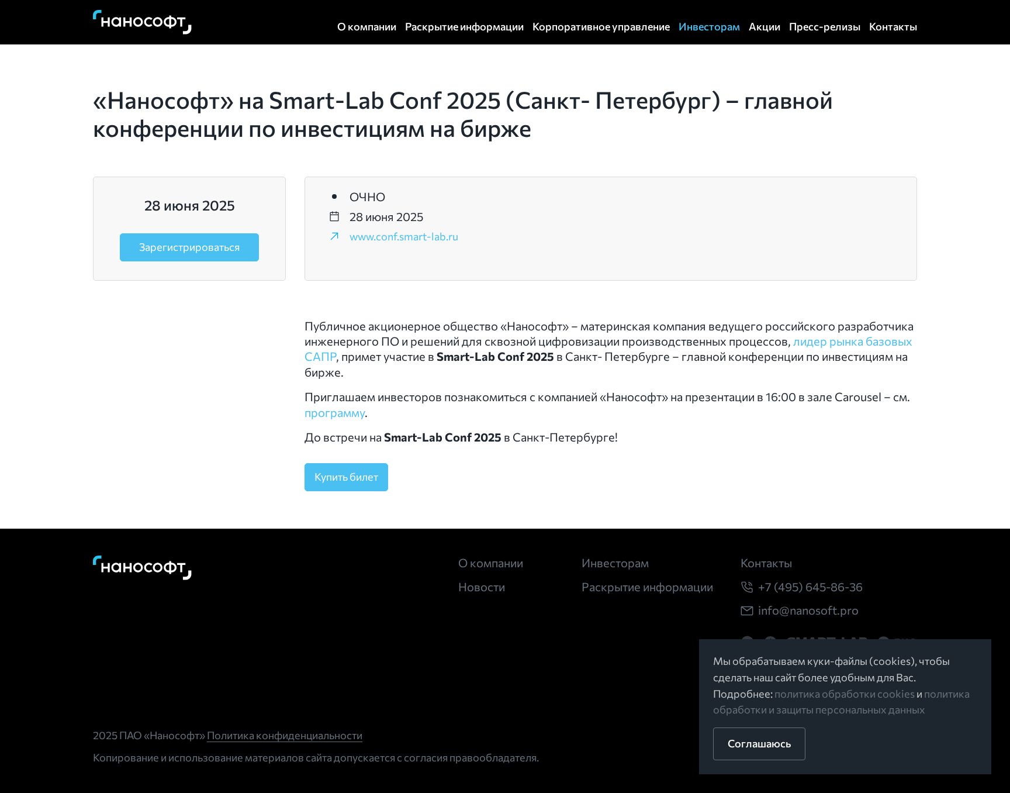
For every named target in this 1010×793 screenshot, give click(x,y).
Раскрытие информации (464, 26)
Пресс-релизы (824, 26)
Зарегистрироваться (189, 246)
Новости (481, 587)
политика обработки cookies (844, 693)
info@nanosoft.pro (808, 610)
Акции (764, 26)
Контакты (893, 26)
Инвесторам (709, 26)
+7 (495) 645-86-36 (810, 587)
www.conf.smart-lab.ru (404, 236)
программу (335, 412)
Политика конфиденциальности (284, 735)
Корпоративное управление (601, 26)
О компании (366, 26)
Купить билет (346, 476)
